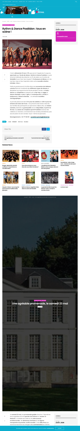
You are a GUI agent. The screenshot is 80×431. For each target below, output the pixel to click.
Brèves (4, 163)
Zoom (23, 163)
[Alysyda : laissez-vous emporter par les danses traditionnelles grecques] (10, 178)
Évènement (14, 121)
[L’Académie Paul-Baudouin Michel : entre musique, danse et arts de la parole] (49, 156)
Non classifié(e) (45, 163)
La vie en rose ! (64, 187)
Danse (9, 121)
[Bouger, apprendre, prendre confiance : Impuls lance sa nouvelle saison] (10, 156)
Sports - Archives (26, 185)
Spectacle (20, 121)
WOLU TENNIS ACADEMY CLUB (9, 4)
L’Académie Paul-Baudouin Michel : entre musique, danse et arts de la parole (49, 167)
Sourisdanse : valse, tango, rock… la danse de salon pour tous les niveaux (68, 164)
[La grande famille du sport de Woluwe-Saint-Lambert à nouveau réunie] (49, 178)
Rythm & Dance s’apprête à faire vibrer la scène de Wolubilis (30, 187)
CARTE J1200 (15, 1)
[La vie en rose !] (69, 178)
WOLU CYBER (39, 1)
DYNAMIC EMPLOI (32, 1)
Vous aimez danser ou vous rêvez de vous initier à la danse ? (30, 166)
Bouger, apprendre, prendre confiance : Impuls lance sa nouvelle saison (9, 167)
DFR (26, 1)
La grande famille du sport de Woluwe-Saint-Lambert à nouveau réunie (48, 188)
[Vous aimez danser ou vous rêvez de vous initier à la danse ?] (30, 156)
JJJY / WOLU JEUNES (6, 1)
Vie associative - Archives (8, 25)
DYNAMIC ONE (22, 1)
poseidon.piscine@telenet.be (40, 117)
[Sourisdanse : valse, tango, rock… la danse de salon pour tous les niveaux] (69, 154)
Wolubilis (26, 121)
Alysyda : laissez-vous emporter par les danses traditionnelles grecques (10, 188)
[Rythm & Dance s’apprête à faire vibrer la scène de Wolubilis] (30, 178)
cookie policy (50, 428)
